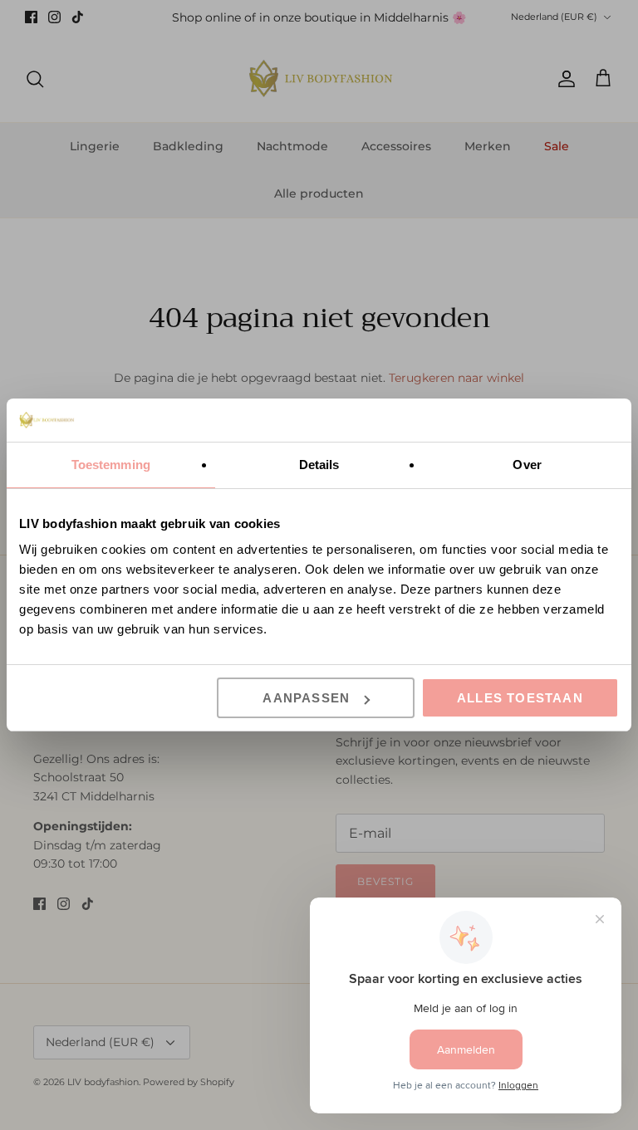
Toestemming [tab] (110, 464)
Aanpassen (306, 698)
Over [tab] (527, 464)
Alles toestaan (520, 698)
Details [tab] (319, 464)
